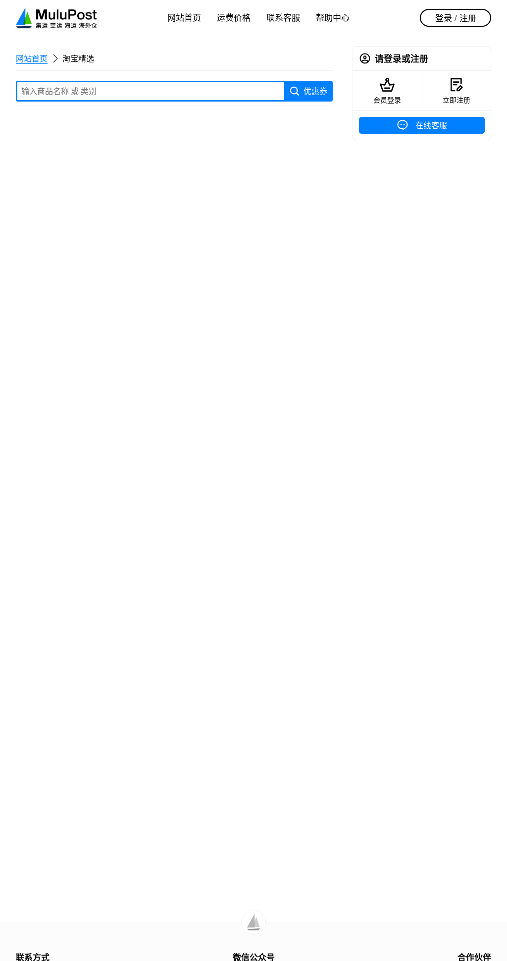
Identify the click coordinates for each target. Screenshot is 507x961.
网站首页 (184, 17)
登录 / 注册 (455, 17)
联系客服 (283, 17)
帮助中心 (333, 17)
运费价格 (234, 17)
